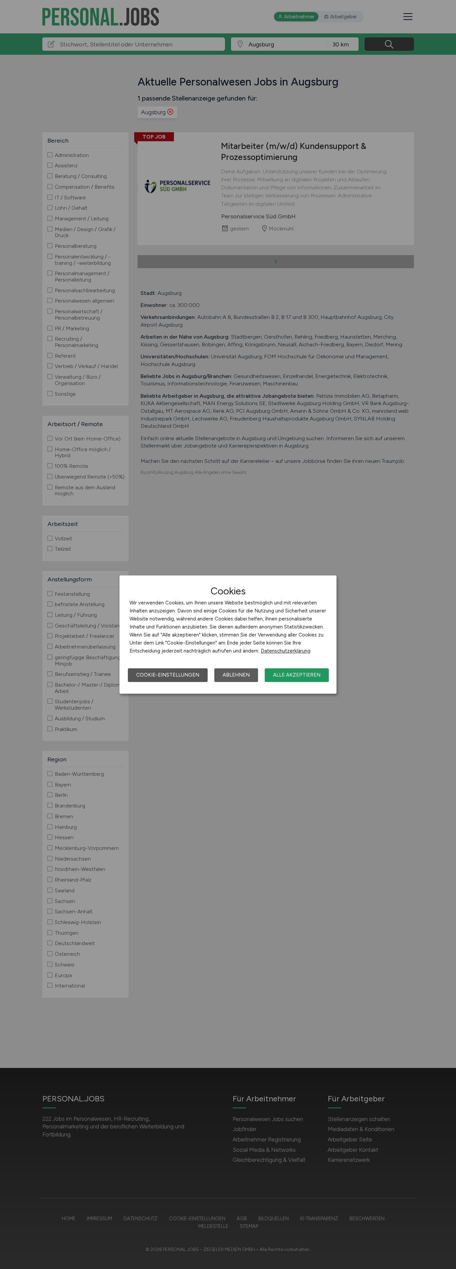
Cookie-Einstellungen (167, 675)
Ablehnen (236, 675)
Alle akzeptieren (296, 675)
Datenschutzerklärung (285, 651)
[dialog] (228, 634)
